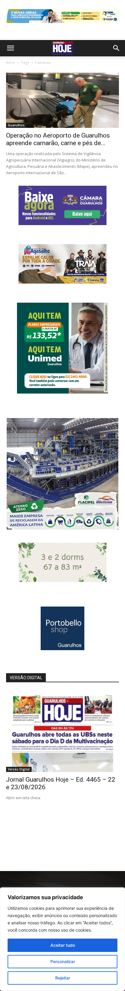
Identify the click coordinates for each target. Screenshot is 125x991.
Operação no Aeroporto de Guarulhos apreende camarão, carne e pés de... (58, 139)
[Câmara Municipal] (62, 223)
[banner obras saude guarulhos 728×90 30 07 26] (62, 24)
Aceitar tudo (62, 945)
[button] (10, 48)
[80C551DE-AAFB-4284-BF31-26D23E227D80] (62, 392)
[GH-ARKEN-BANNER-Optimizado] (62, 580)
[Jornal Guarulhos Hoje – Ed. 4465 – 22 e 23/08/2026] (62, 731)
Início (10, 62)
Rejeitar (62, 977)
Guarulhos (16, 125)
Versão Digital (19, 769)
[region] (62, 939)
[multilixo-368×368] (62, 528)
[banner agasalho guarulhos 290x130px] (62, 282)
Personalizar (62, 961)
